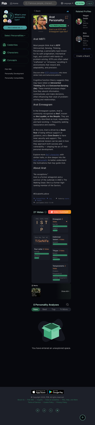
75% (37, 219)
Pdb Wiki (8, 69)
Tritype (55, 251)
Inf (47, 237)
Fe (47, 241)
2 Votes (61, 239)
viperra (67, 198)
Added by (63, 198)
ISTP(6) (36, 252)
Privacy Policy (61, 402)
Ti (36, 241)
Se (40, 241)
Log (50, 198)
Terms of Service (34, 402)
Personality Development (14, 74)
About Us (20, 400)
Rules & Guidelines (52, 400)
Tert (43, 237)
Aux (40, 237)
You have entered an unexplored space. (51, 348)
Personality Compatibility (14, 78)
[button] (41, 253)
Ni (43, 241)
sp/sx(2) (55, 242)
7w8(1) (55, 228)
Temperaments (58, 266)
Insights (40, 400)
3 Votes (61, 251)
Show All (64, 291)
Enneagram (57, 219)
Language (67, 3)
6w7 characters (52, 154)
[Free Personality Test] (15, 20)
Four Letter (38, 249)
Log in (89, 3)
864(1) (55, 257)
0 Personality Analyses (46, 304)
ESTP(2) (37, 256)
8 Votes (46, 249)
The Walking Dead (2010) (60, 26)
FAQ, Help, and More (70, 400)
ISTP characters (52, 72)
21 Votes (38, 212)
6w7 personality (40, 160)
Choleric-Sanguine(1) (60, 278)
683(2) (55, 253)
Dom (36, 237)
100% (42, 219)
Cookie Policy (48, 402)
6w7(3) (55, 224)
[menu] (15, 53)
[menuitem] (15, 45)
